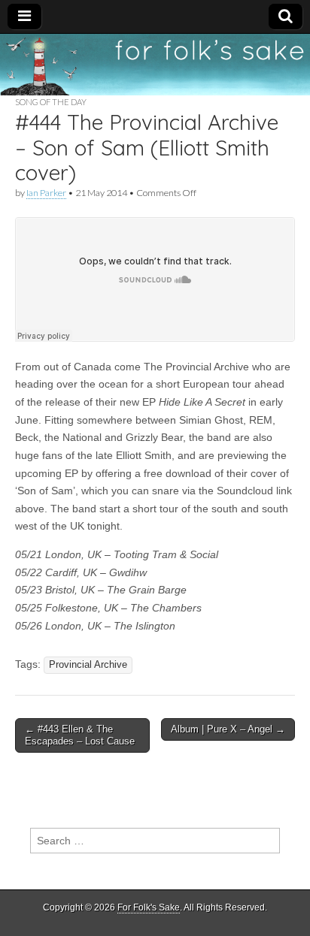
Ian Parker (46, 192)
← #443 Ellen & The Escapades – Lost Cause (80, 735)
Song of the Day (51, 102)
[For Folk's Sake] (155, 64)
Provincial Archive (88, 665)
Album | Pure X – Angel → (228, 729)
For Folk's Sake (148, 907)
